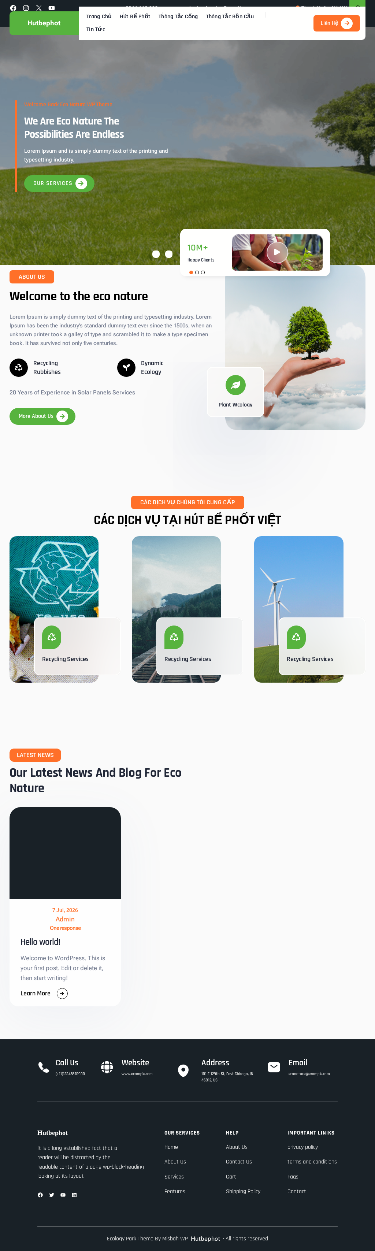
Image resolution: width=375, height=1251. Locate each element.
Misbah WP (175, 1239)
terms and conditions (312, 1162)
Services (174, 1177)
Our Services (53, 183)
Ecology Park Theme (130, 1239)
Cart (231, 1177)
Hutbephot (43, 23)
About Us (175, 1162)
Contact (296, 1191)
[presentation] (156, 254)
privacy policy (302, 1147)
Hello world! (40, 942)
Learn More (36, 994)
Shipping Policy (243, 1191)
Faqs (292, 1177)
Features (174, 1191)
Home (171, 1147)
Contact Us (239, 1162)
